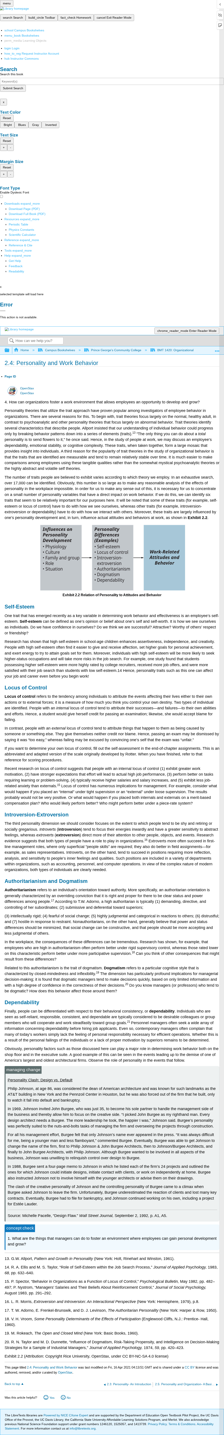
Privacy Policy (157, 1424)
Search (12, 341)
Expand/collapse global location (217, 349)
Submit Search (13, 88)
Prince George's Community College (116, 350)
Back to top (12, 1384)
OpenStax (27, 388)
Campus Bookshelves (60, 350)
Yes (51, 1397)
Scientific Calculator (22, 234)
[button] (16, 266)
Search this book (11, 74)
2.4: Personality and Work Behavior (52, 1367)
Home (25, 350)
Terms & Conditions (181, 1424)
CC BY (190, 1367)
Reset (7, 118)
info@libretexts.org (82, 1428)
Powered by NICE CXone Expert (66, 1415)
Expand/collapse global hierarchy (9, 350)
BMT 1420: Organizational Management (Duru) (190, 350)
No (69, 1397)
